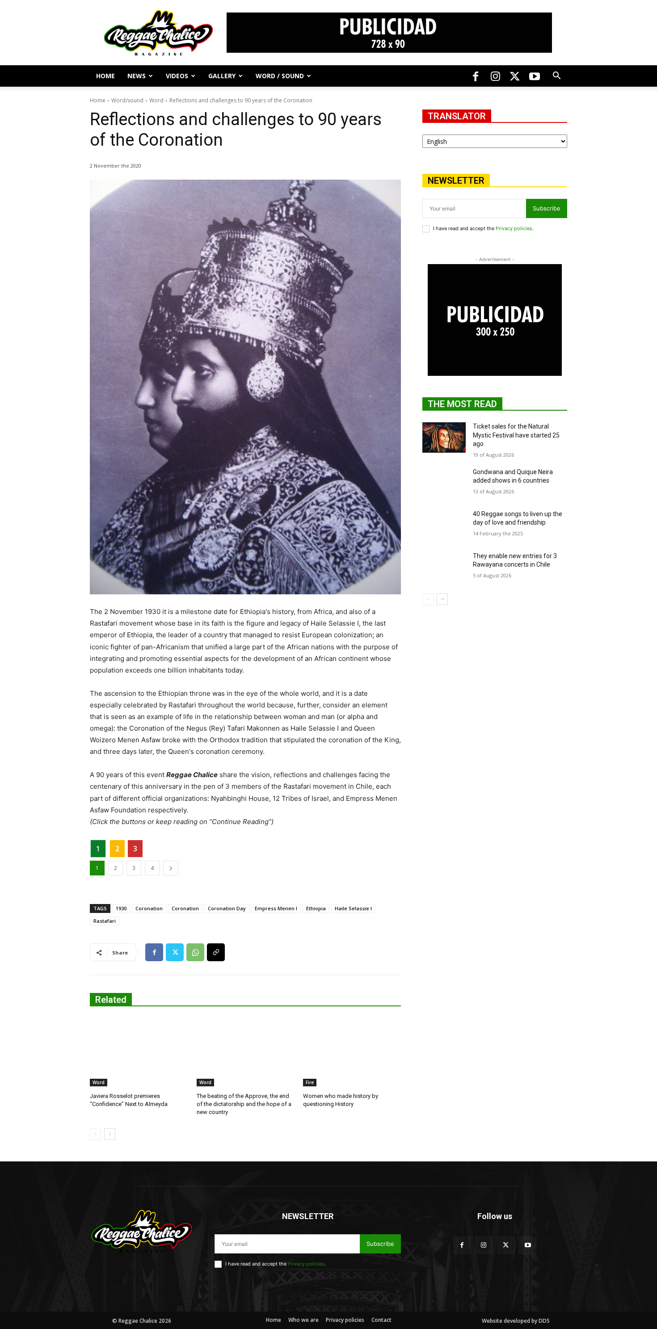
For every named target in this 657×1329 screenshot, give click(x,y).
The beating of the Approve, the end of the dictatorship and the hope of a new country (244, 1104)
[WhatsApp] (195, 952)
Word (156, 100)
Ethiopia (316, 908)
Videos (177, 75)
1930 (121, 908)
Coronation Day (227, 908)
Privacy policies (514, 228)
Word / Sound (280, 75)
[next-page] (109, 1134)
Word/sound (127, 100)
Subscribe (546, 208)
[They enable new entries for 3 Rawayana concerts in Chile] (444, 567)
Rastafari (104, 920)
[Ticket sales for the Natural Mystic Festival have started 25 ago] (444, 437)
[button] (556, 76)
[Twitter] (515, 76)
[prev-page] (95, 1134)
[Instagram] (495, 76)
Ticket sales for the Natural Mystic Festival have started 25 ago (516, 435)
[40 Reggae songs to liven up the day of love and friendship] (444, 525)
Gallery (222, 75)
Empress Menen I (276, 908)
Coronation (149, 908)
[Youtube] (534, 76)
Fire (310, 1082)
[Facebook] (475, 76)
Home (105, 75)
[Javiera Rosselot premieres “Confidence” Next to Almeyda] (139, 1052)
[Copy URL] (216, 952)
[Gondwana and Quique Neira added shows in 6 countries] (444, 483)
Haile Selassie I (353, 908)
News (136, 75)
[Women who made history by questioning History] (352, 1052)
